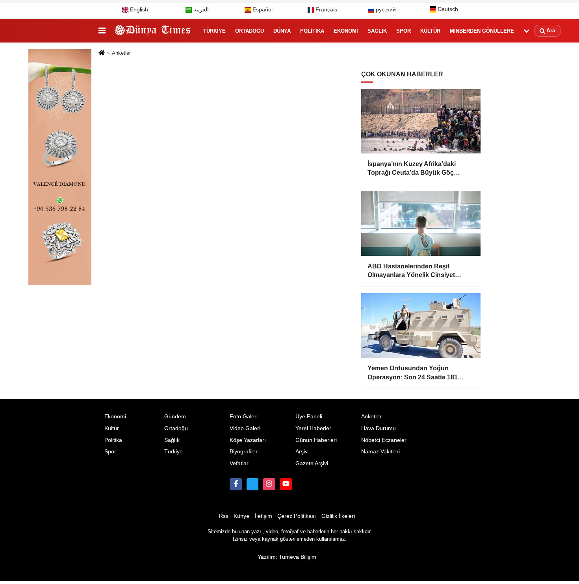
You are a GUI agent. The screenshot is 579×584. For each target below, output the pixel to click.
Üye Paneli (308, 417)
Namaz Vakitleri (380, 452)
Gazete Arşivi (311, 463)
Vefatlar (239, 463)
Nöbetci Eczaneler (383, 440)
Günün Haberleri (316, 440)
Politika (312, 31)
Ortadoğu (249, 31)
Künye (241, 516)
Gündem (175, 417)
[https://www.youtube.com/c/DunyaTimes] (286, 484)
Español (262, 10)
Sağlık (377, 31)
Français (325, 10)
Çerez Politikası (296, 516)
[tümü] (526, 31)
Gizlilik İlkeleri (338, 516)
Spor (403, 31)
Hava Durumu (378, 428)
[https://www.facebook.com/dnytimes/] (235, 484)
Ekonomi (346, 31)
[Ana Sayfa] (101, 53)
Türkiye (214, 31)
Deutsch (447, 9)
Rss (223, 516)
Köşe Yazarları (248, 440)
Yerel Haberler (313, 428)
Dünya (282, 31)
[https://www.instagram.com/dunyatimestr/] (269, 484)
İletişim (263, 516)
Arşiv (301, 452)
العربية (200, 10)
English (138, 10)
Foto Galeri (244, 417)
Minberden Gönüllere (482, 31)
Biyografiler (244, 452)
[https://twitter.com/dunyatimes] (252, 484)
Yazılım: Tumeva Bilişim (287, 557)
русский (385, 10)
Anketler (371, 417)
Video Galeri (245, 428)
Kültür (430, 31)
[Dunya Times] (152, 31)
